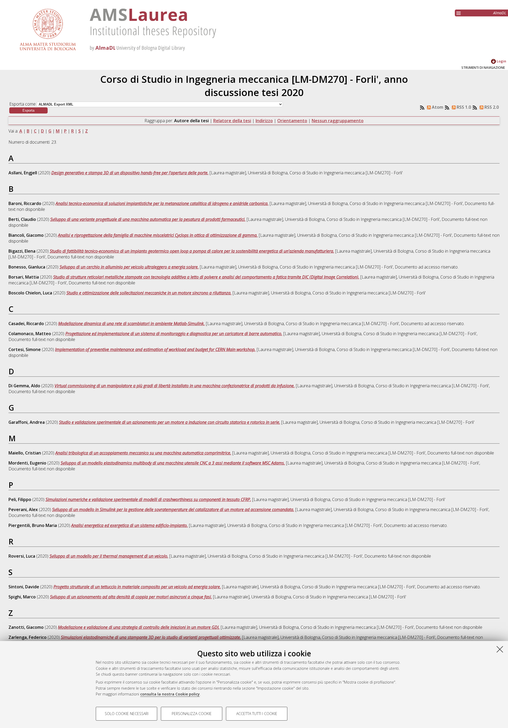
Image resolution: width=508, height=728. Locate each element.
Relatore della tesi (232, 121)
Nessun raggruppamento (338, 121)
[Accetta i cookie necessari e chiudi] (500, 649)
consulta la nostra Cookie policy (170, 694)
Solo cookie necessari (126, 713)
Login (501, 61)
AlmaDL (499, 12)
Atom (437, 107)
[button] (28, 110)
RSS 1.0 (463, 107)
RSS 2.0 (491, 107)
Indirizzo (264, 121)
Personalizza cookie (192, 713)
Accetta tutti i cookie (256, 713)
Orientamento (292, 121)
